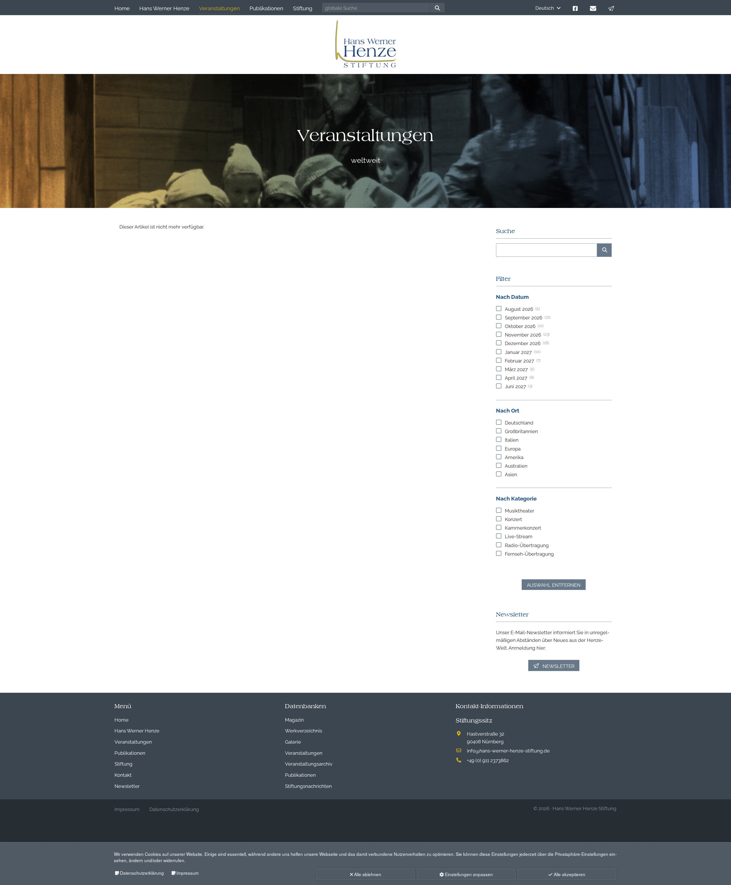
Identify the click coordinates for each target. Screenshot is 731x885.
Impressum (187, 873)
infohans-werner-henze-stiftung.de (508, 750)
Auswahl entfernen (554, 584)
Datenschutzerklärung (142, 873)
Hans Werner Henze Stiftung (584, 808)
